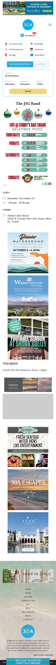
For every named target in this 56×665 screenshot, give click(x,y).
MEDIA (28, 616)
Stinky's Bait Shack (18, 215)
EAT (28, 604)
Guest (39, 81)
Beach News (39, 55)
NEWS (28, 593)
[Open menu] (49, 24)
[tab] (20, 64)
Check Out (24, 81)
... (12, 84)
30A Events (38, 49)
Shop (28, 589)
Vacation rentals (20, 64)
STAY (28, 608)
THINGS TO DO (28, 601)
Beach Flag (38, 44)
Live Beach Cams (16, 44)
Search (28, 91)
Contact (28, 619)
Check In (8, 81)
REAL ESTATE (28, 612)
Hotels (42, 64)
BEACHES (28, 597)
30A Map (12, 55)
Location (8, 73)
